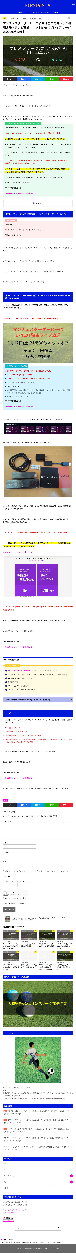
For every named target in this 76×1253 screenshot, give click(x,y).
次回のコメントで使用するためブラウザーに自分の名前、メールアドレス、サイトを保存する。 (37, 871)
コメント (7, 821)
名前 (5, 843)
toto (5, 1164)
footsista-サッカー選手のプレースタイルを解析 (34, 1248)
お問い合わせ (36, 12)
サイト (5, 862)
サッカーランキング (8, 1221)
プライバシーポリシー (46, 12)
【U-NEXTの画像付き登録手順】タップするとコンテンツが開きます (27, 700)
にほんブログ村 (8, 1213)
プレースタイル (9, 1176)
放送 (5, 1182)
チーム (6, 1170)
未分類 (6, 1188)
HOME (4, 1239)
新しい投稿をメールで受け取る (15, 903)
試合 (5, 18)
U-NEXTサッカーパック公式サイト (21, 193)
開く (41, 203)
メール (6, 852)
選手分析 (20, 12)
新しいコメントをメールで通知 (15, 898)
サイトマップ (27, 12)
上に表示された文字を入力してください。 (17, 881)
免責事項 (56, 12)
